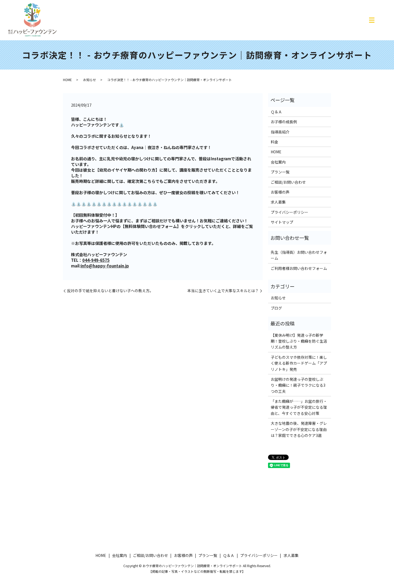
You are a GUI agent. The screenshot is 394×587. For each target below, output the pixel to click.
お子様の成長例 (284, 121)
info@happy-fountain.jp (105, 266)
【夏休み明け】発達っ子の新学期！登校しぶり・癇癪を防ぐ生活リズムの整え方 (299, 341)
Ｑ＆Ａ (276, 111)
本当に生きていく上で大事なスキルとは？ (223, 290)
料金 (274, 141)
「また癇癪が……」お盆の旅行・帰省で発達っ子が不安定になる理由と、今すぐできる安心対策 (299, 407)
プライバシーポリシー (289, 212)
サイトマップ (282, 222)
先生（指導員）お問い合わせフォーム (299, 255)
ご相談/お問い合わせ (288, 182)
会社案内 (278, 162)
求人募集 (278, 202)
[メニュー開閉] (371, 20)
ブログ (276, 308)
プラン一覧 (280, 172)
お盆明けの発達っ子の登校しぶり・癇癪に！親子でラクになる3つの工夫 (298, 385)
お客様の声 (280, 192)
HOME (67, 79)
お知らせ (89, 79)
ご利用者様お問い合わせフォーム (299, 268)
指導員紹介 (280, 132)
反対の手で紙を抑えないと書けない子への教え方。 (110, 290)
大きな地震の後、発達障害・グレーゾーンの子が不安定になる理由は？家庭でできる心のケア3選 (299, 429)
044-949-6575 (96, 260)
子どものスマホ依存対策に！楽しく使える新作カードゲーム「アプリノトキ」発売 (299, 363)
